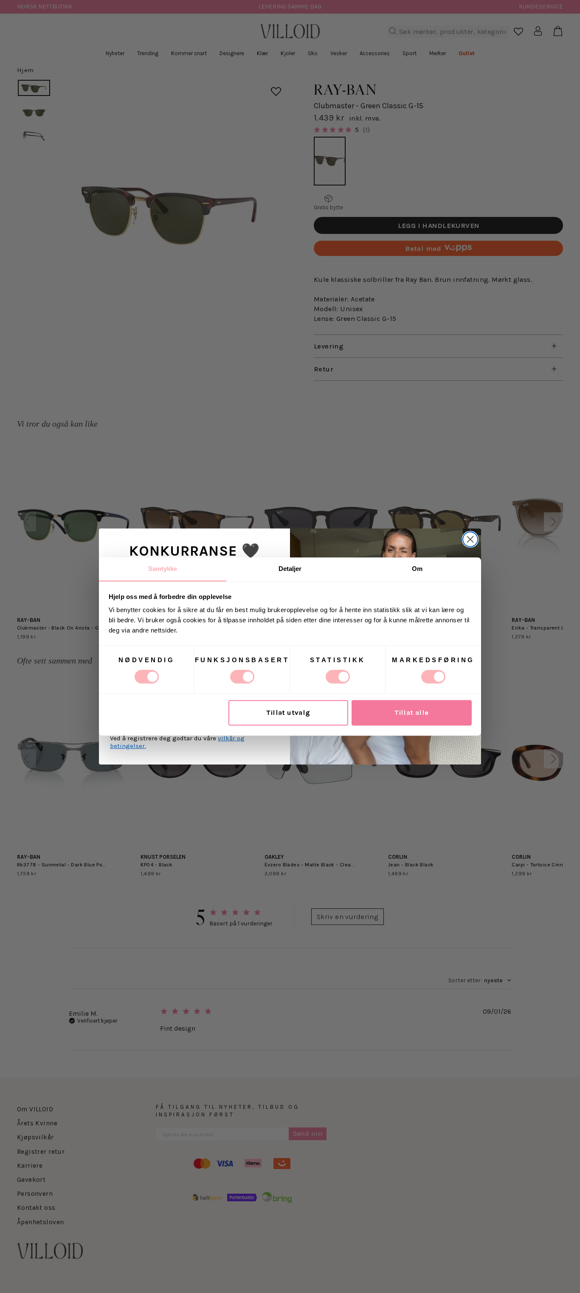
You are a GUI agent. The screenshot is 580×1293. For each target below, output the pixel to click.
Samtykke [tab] (162, 568)
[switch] (242, 676)
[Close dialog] (470, 539)
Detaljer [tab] (290, 568)
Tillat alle (411, 713)
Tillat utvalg (288, 713)
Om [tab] (417, 568)
